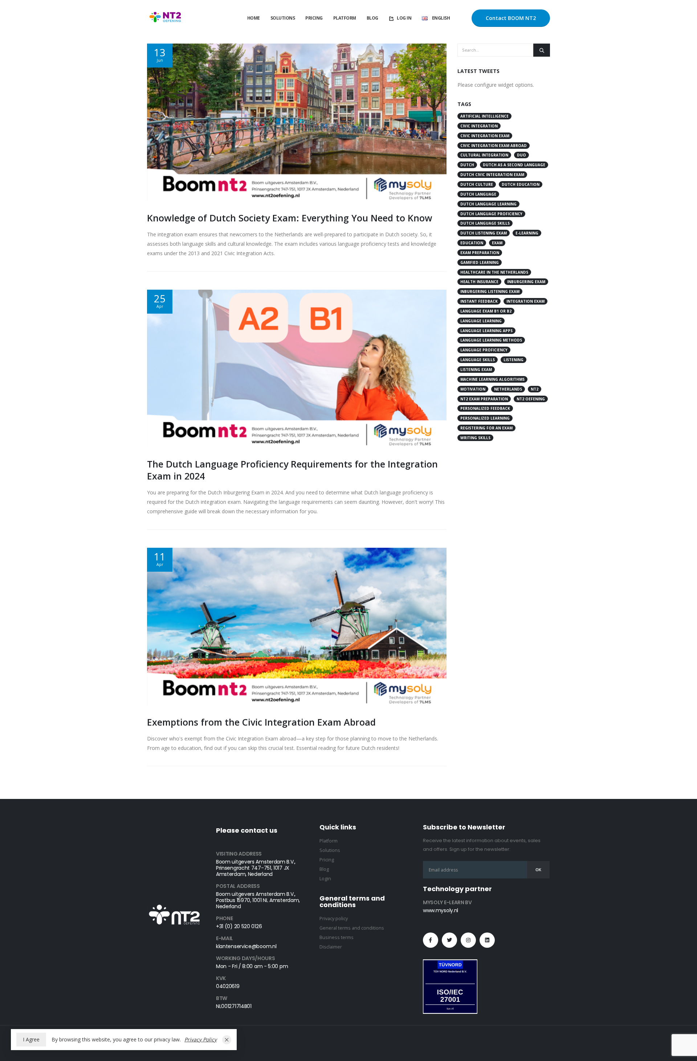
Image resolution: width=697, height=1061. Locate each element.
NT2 (534, 389)
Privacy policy (333, 918)
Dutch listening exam (483, 233)
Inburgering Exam (526, 281)
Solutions (282, 18)
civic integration (479, 125)
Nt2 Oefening (531, 398)
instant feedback (479, 301)
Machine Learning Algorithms (492, 379)
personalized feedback (485, 408)
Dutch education (520, 184)
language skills (477, 359)
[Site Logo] (165, 18)
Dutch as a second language (514, 164)
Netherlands (508, 389)
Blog (372, 18)
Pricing (314, 18)
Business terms (336, 937)
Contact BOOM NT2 (511, 18)
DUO (521, 155)
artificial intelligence (484, 116)
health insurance (479, 281)
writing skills (475, 437)
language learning (481, 320)
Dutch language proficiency (491, 213)
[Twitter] (449, 940)
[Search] (541, 50)
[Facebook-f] (430, 940)
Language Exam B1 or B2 (485, 311)
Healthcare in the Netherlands (494, 272)
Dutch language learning (488, 204)
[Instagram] (468, 940)
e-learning (526, 233)
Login (325, 879)
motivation (472, 389)
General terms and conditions (351, 928)
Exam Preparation (479, 252)
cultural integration (484, 155)
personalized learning (485, 418)
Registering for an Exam (486, 427)
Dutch (467, 164)
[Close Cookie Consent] (226, 1039)
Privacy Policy (200, 1039)
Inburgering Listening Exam (489, 291)
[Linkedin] (487, 940)
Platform (344, 18)
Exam (497, 242)
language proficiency (484, 349)
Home (253, 18)
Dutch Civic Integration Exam (492, 174)
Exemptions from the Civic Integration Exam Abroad (261, 722)
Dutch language (478, 194)
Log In (404, 18)
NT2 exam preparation (484, 398)
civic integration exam (484, 135)
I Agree (31, 1039)
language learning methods (491, 340)
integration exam (525, 301)
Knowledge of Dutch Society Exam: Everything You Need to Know (289, 218)
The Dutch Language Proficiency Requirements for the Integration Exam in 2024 (292, 470)
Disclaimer (330, 947)
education (471, 242)
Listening (513, 359)
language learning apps (486, 330)
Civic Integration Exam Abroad (493, 145)
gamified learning (479, 262)
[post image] (297, 122)
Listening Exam (476, 369)
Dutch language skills (485, 223)
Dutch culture (476, 184)
